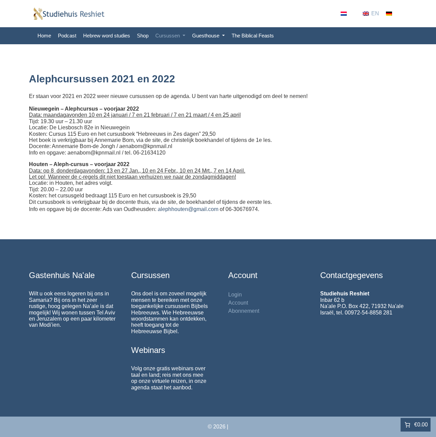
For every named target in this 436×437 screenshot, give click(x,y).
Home (44, 35)
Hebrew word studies (106, 35)
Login (235, 294)
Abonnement (243, 311)
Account (238, 303)
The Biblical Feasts (253, 35)
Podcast (67, 35)
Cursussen (168, 35)
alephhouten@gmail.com (188, 209)
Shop (143, 35)
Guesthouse (206, 35)
